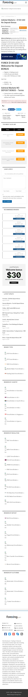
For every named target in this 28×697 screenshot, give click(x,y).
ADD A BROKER (19, 628)
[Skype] (17, 634)
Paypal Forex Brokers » (13, 535)
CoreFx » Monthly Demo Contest (10, 319)
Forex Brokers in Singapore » (15, 414)
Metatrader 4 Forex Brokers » (15, 581)
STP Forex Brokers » (12, 359)
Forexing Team (17, 694)
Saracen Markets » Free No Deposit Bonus (13, 303)
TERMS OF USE (6, 627)
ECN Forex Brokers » (13, 353)
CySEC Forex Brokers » (13, 456)
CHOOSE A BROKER (8, 630)
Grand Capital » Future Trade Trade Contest (7, 117)
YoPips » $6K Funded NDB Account (11, 308)
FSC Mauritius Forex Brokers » (15, 493)
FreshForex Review (19, 241)
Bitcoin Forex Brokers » (13, 564)
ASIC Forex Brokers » (13, 440)
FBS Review (19, 249)
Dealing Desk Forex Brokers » (15, 373)
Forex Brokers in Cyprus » (14, 421)
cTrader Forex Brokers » (14, 601)
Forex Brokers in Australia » (15, 390)
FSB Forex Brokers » (12, 480)
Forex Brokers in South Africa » (16, 401)
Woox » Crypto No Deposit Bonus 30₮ (11, 337)
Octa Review (18, 218)
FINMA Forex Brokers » (13, 465)
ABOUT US (5, 623)
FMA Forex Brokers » (13, 469)
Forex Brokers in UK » (13, 397)
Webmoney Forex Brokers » (15, 545)
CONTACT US (18, 623)
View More (20, 134)
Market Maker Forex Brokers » (15, 369)
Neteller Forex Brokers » (14, 525)
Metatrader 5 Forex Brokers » (15, 591)
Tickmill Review (19, 256)
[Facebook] (5, 634)
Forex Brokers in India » (13, 408)
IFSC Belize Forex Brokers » (14, 496)
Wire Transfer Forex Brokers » (15, 556)
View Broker (23, 30)
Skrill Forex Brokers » (13, 518)
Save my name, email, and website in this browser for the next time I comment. (13, 197)
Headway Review (19, 234)
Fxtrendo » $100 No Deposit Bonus (11, 298)
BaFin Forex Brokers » (13, 449)
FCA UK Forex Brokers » (13, 460)
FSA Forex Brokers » (12, 474)
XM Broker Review (18, 226)
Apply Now (23, 27)
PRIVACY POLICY (7, 625)
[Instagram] (21, 634)
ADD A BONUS (18, 626)
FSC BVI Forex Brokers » (13, 487)
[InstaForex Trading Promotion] (11, 8)
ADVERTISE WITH (20, 630)
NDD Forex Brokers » (13, 364)
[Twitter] (9, 634)
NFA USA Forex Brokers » (14, 502)
